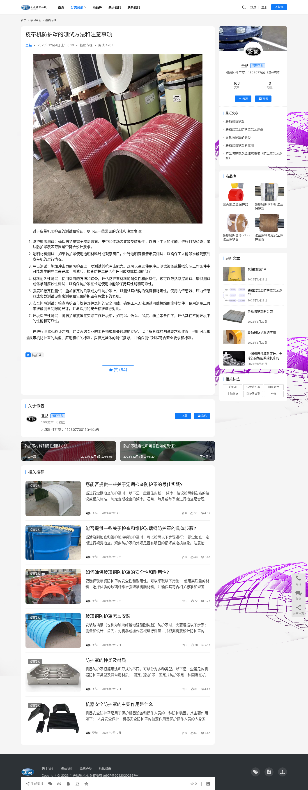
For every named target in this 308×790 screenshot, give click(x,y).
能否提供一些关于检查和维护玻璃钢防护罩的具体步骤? (140, 528)
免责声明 (86, 768)
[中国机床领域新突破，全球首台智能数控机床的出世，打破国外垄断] (234, 358)
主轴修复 (232, 394)
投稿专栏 (86, 45)
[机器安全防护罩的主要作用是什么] (53, 718)
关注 (185, 415)
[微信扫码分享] (50, 784)
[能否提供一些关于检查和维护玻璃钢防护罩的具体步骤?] (53, 542)
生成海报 (37, 783)
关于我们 (114, 7)
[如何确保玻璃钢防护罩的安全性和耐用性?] (53, 586)
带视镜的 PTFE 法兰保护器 (269, 206)
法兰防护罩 (253, 387)
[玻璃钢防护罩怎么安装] (53, 630)
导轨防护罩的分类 (238, 137)
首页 (61, 7)
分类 (273, 394)
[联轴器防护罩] (234, 274)
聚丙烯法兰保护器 (235, 204)
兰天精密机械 (79, 775)
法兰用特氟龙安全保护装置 (269, 237)
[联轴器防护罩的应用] (234, 337)
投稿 (280, 7)
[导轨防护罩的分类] (234, 316)
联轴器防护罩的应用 (239, 145)
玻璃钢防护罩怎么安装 (108, 616)
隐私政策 (105, 768)
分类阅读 (77, 7)
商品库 (97, 7)
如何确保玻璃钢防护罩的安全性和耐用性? (127, 572)
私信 (204, 415)
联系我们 (133, 7)
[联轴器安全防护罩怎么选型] (234, 295)
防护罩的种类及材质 (105, 660)
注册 (264, 7)
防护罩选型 (253, 394)
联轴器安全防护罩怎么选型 (244, 129)
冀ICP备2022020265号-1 (121, 775)
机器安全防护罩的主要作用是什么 (119, 704)
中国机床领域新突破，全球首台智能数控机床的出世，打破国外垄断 (265, 358)
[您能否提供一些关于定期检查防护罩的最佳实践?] (53, 498)
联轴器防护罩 (234, 121)
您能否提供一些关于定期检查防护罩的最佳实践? (134, 484)
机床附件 (273, 387)
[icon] (255, 771)
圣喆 (28, 45)
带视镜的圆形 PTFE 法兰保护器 (236, 237)
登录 (253, 7)
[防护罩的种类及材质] (53, 674)
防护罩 (36, 355)
